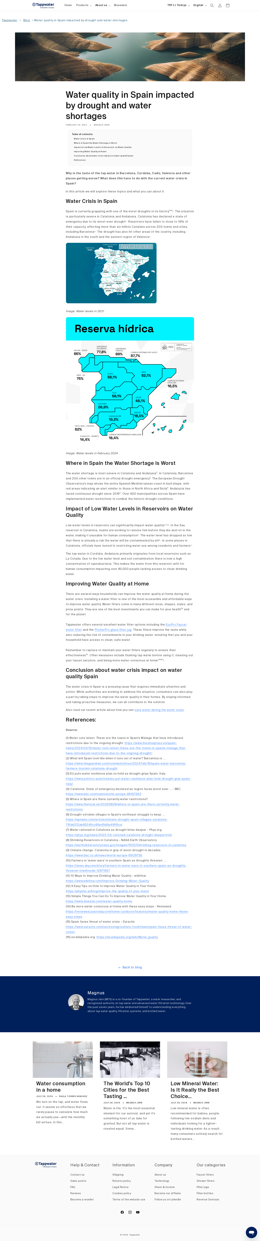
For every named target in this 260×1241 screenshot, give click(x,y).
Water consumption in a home (60, 1087)
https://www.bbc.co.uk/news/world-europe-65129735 (104, 855)
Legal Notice (120, 1187)
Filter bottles (205, 1193)
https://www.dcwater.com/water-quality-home (99, 901)
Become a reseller (82, 1199)
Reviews (75, 1193)
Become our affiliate (168, 1193)
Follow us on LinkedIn (168, 1199)
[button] (83, 5)
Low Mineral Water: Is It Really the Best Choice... (195, 1090)
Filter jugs (203, 1187)
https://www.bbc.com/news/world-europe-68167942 (103, 794)
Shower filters (206, 1181)
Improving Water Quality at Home (90, 152)
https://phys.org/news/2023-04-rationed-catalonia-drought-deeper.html (119, 835)
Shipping (118, 1175)
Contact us (77, 1175)
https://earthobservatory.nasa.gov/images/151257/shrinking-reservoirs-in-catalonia (126, 845)
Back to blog (132, 967)
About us (101, 5)
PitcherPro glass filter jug (113, 630)
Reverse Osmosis (208, 1199)
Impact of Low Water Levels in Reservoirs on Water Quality (102, 147)
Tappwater (9, 20)
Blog (26, 20)
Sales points (78, 1181)
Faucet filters (205, 1175)
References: (80, 160)
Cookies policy (121, 1193)
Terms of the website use (128, 1199)
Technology (162, 1181)
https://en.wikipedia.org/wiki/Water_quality (127, 937)
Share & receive (165, 1187)
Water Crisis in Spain (84, 139)
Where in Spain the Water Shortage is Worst (95, 143)
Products (82, 5)
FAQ (72, 1187)
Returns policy (121, 1181)
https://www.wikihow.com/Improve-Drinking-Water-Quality (107, 881)
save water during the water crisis (159, 710)
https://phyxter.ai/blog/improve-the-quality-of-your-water (107, 891)
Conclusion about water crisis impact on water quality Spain (103, 156)
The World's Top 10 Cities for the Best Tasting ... (126, 1090)
